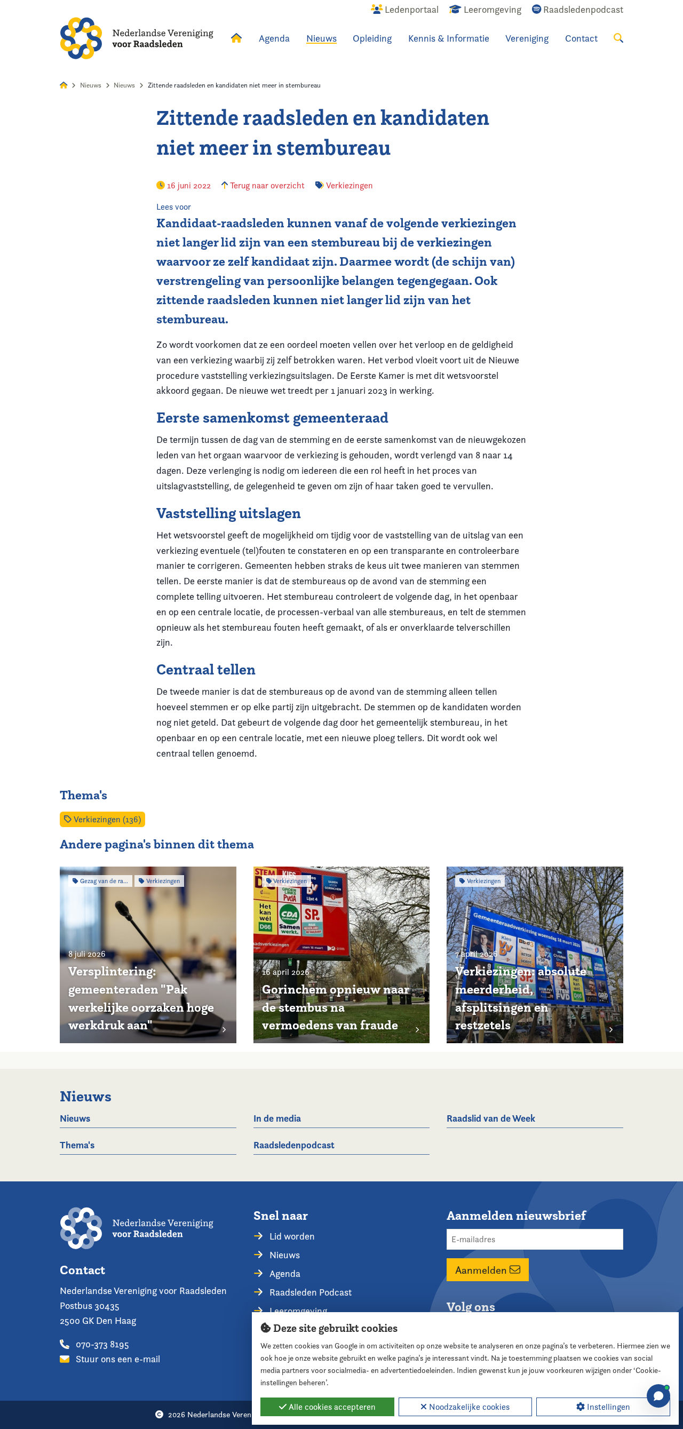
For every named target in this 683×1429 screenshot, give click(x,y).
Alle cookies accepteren (331, 1407)
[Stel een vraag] (658, 1396)
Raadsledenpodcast (294, 1145)
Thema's (77, 1145)
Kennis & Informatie (448, 38)
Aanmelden (482, 1270)
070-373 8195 (101, 1343)
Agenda (274, 38)
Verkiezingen (349, 185)
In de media (277, 1118)
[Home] (136, 38)
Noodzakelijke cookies (468, 1407)
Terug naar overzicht (266, 185)
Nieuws (321, 38)
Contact (581, 38)
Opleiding (372, 38)
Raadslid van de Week (491, 1118)
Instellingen (607, 1407)
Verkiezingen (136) (106, 819)
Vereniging (527, 38)
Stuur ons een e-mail (117, 1358)
